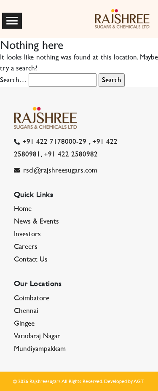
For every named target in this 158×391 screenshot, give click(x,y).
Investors (27, 233)
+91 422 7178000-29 (54, 141)
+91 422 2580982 (71, 154)
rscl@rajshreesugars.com (60, 170)
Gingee (24, 323)
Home (23, 208)
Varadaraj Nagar (37, 336)
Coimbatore (31, 298)
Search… (13, 80)
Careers (25, 246)
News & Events (36, 221)
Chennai (26, 310)
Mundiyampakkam (40, 348)
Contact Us (31, 259)
